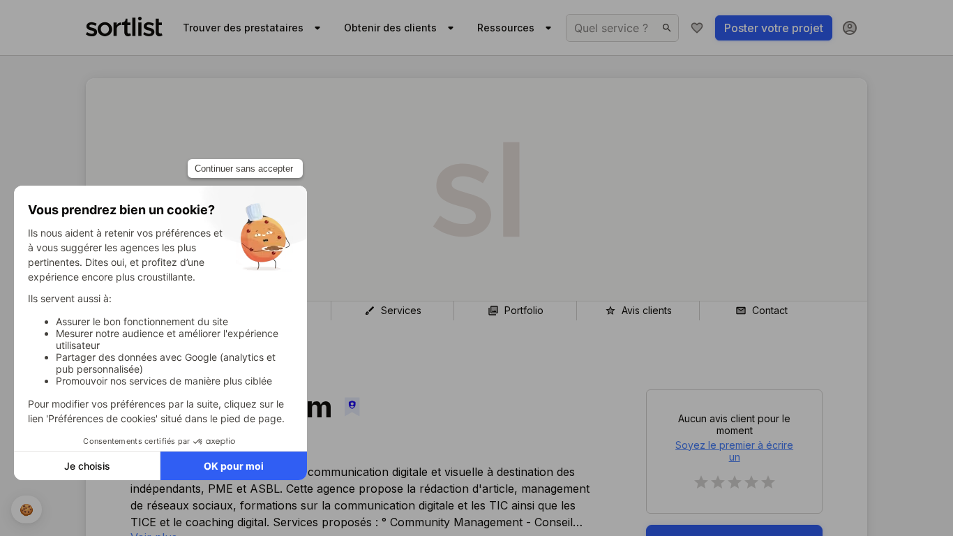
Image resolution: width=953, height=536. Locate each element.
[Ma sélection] (697, 28)
